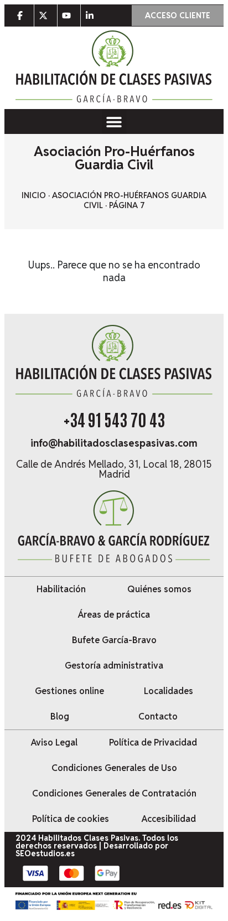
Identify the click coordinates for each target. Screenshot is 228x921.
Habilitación (61, 589)
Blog (59, 716)
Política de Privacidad (153, 742)
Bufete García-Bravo (114, 640)
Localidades (168, 691)
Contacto (158, 716)
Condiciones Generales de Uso (114, 768)
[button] (114, 121)
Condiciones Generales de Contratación (114, 793)
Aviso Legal (54, 742)
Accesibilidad (169, 819)
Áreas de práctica (114, 614)
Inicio (34, 195)
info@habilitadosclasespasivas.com (114, 443)
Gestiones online (69, 691)
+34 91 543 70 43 (114, 419)
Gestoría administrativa (114, 665)
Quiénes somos (159, 589)
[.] (22, 15)
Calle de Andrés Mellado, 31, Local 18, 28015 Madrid (114, 469)
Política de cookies (70, 819)
